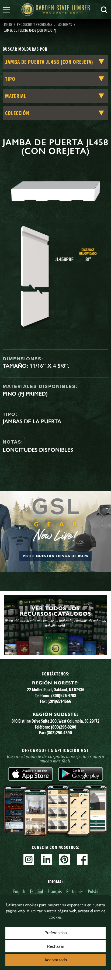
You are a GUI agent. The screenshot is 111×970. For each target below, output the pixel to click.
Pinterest (64, 859)
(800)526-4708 (63, 695)
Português (74, 891)
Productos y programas (34, 24)
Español (36, 891)
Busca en (104, 9)
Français (55, 891)
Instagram (28, 859)
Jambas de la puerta (32, 421)
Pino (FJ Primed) (25, 393)
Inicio (8, 24)
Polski (93, 891)
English (19, 891)
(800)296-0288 (63, 726)
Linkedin (46, 859)
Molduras (64, 24)
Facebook (82, 859)
